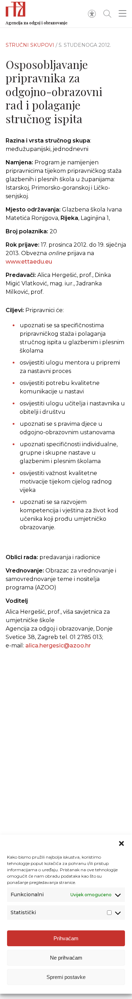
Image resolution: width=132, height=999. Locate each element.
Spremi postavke (66, 977)
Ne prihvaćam (66, 958)
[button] (121, 843)
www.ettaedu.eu (29, 261)
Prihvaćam (66, 938)
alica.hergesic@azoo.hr (58, 645)
